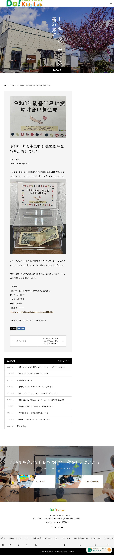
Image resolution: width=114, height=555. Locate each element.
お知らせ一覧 (62, 361)
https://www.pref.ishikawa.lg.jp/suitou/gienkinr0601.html (32, 312)
